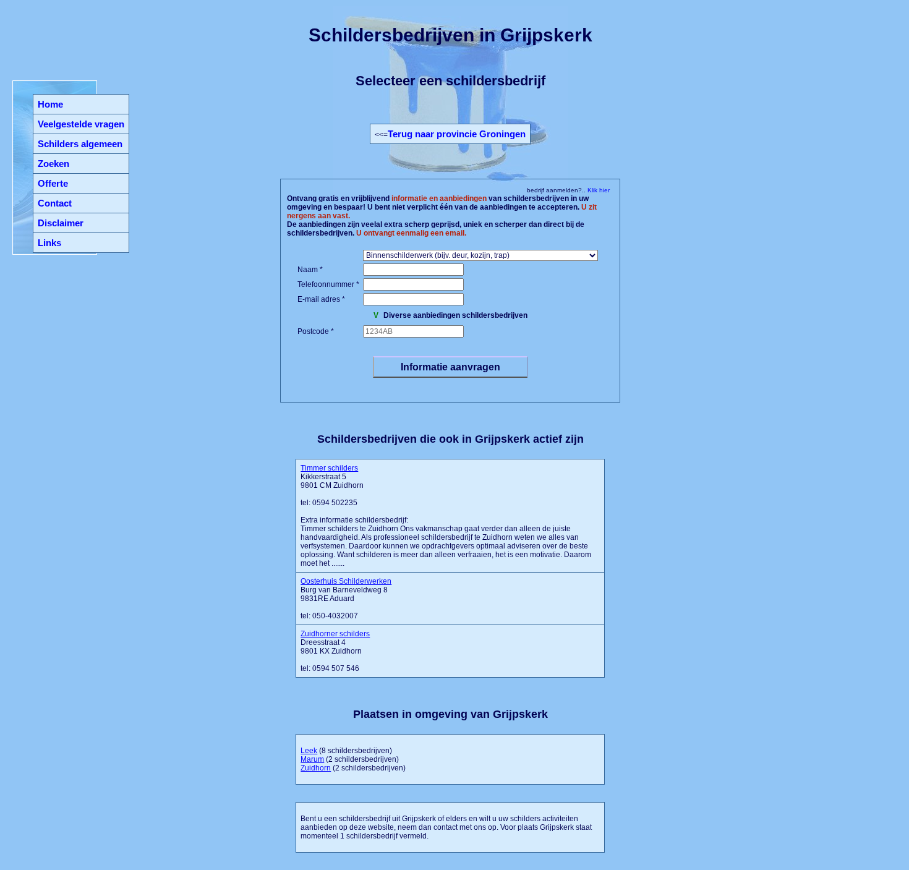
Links (49, 242)
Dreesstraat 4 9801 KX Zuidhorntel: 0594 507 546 (335, 651)
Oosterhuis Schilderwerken (346, 581)
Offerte (53, 183)
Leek (309, 750)
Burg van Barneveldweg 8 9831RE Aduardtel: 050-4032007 (346, 598)
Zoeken (53, 163)
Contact (55, 203)
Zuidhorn (316, 768)
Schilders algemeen (80, 144)
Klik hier (598, 190)
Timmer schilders (329, 468)
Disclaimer (60, 223)
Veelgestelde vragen (81, 124)
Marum (312, 759)
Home (50, 104)
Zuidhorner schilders (335, 633)
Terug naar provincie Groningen (457, 134)
